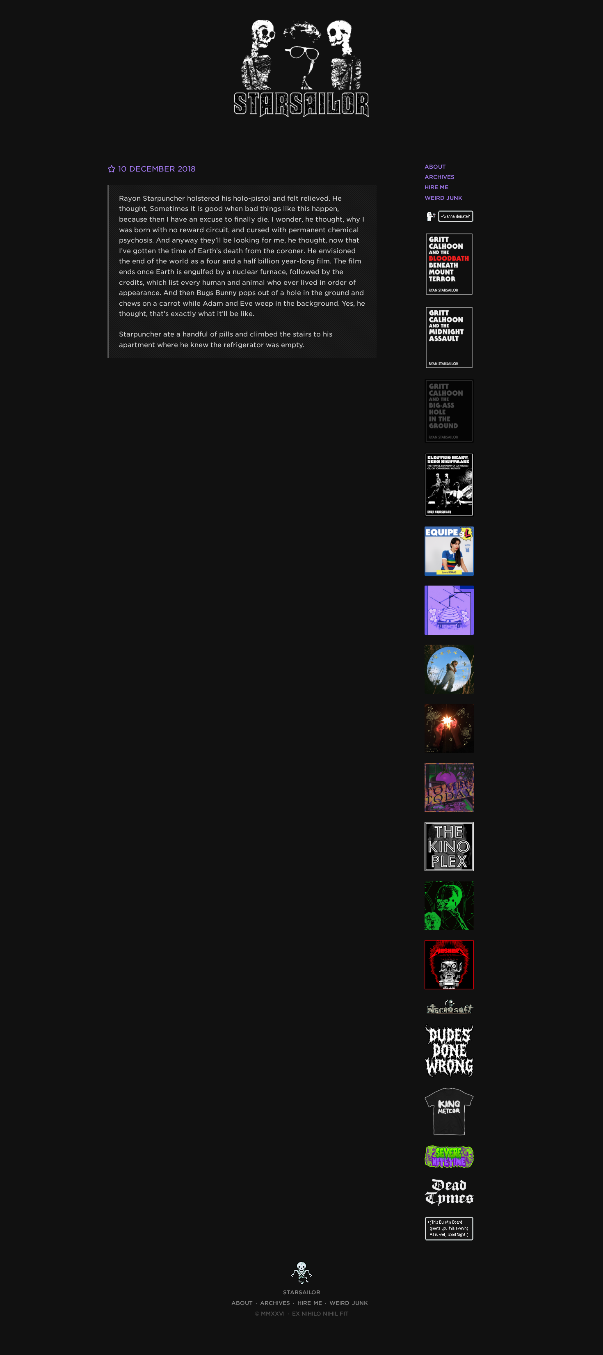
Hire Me (436, 187)
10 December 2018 (156, 169)
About (435, 167)
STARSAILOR (301, 1292)
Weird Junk (443, 198)
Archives (440, 177)
